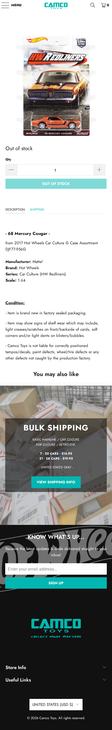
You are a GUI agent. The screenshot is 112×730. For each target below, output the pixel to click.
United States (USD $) (52, 704)
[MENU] (2, 5)
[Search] (93, 5)
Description (15, 209)
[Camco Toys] (56, 5)
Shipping (37, 209)
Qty (8, 159)
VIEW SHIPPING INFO (56, 482)
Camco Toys (47, 717)
